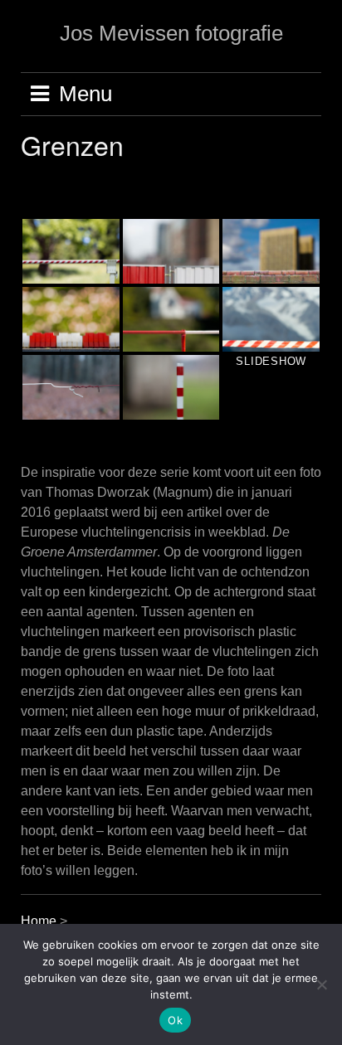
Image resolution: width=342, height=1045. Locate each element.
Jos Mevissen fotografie (171, 33)
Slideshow (271, 361)
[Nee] (321, 984)
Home (40, 921)
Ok (175, 1020)
